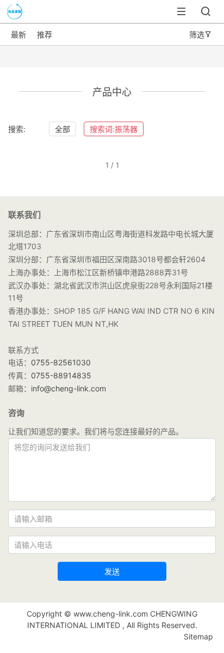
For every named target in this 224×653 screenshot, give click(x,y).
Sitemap (198, 636)
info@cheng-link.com (68, 388)
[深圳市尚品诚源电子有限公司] (12, 17)
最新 (18, 34)
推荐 (44, 34)
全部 (62, 129)
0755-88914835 (61, 375)
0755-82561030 (61, 362)
